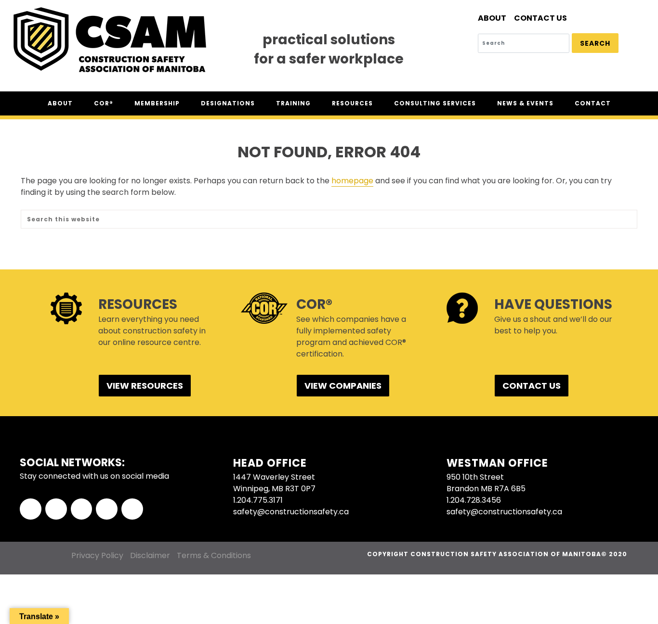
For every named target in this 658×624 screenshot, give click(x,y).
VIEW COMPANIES (343, 386)
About (492, 18)
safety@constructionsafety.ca (291, 511)
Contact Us (540, 18)
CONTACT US (531, 386)
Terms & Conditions (214, 555)
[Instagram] (107, 509)
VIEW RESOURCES (144, 386)
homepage (352, 180)
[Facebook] (30, 509)
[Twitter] (56, 509)
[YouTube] (132, 509)
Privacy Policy (97, 555)
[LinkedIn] (81, 509)
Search (595, 43)
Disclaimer (150, 555)
